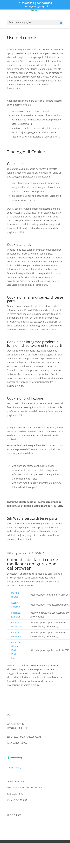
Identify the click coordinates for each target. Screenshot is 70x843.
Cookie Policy (14, 767)
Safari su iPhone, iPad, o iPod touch (16, 650)
